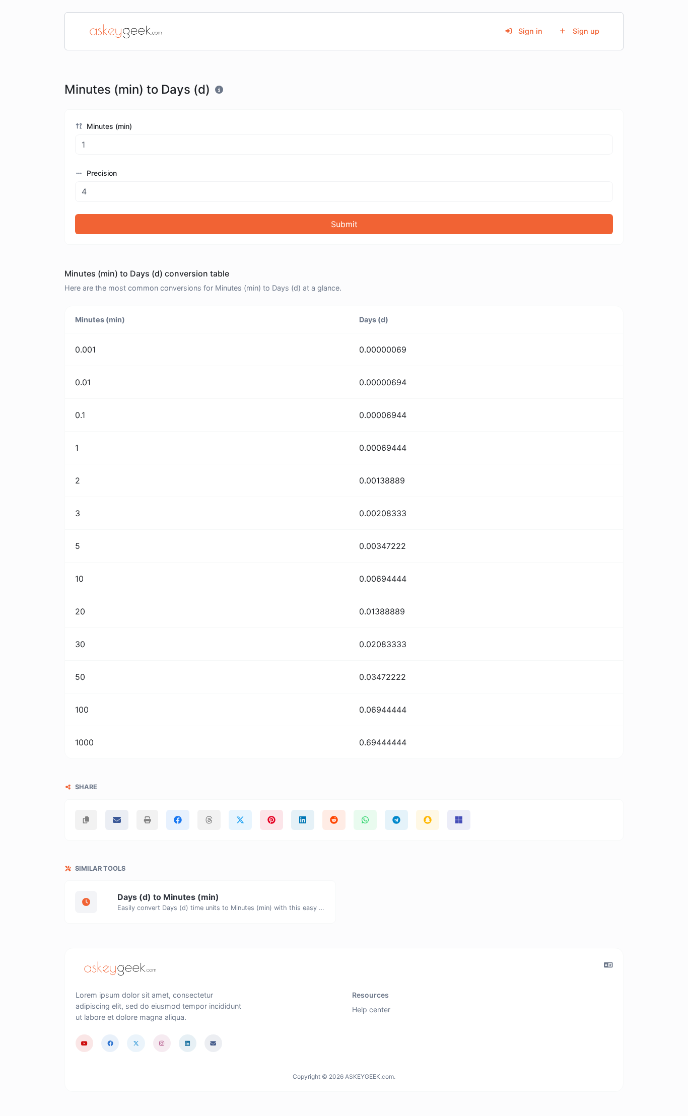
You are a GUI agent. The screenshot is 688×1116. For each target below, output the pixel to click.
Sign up (585, 31)
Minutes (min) (108, 126)
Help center (371, 1009)
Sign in (529, 31)
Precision (101, 173)
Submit (344, 224)
